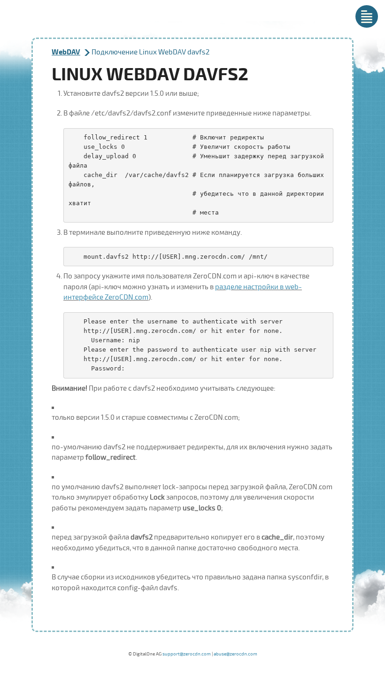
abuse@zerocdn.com (235, 654)
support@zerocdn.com (186, 654)
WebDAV (66, 52)
